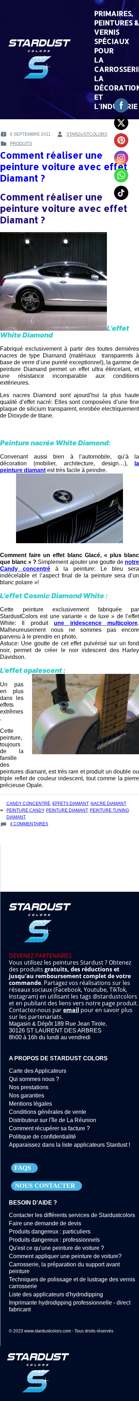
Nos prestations (28, 1087)
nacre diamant (108, 803)
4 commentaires (29, 824)
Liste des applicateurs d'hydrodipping (56, 1294)
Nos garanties (26, 1095)
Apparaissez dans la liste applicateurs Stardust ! (69, 1145)
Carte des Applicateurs (37, 1071)
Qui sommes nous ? (34, 1079)
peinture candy (25, 810)
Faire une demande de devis (45, 1223)
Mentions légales (30, 1104)
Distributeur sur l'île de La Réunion (52, 1120)
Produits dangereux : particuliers (50, 1232)
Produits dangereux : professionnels (54, 1240)
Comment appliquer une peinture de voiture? (65, 1256)
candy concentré (28, 803)
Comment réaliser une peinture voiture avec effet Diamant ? (63, 166)
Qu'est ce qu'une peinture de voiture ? (56, 1248)
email (71, 1010)
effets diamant (70, 803)
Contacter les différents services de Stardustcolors (72, 1215)
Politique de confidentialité (42, 1137)
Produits (21, 143)
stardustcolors (86, 134)
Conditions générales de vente (47, 1112)
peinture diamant (67, 810)
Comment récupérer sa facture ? (49, 1128)
